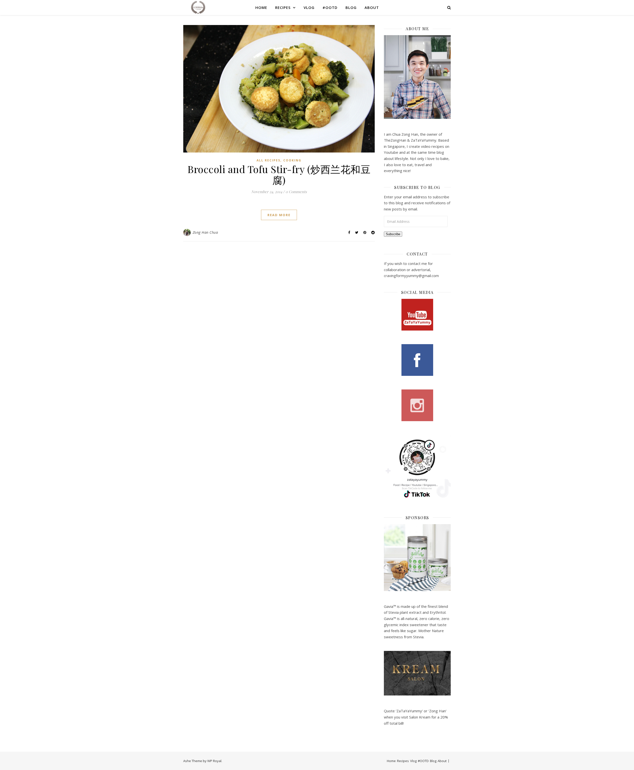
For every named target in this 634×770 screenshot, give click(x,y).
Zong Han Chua (205, 232)
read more (279, 215)
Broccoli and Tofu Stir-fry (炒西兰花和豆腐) (278, 174)
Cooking (292, 160)
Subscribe (393, 234)
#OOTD (330, 7)
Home (261, 7)
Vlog (309, 7)
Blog (351, 7)
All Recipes (268, 160)
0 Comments (296, 191)
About (372, 7)
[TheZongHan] (198, 7)
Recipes (283, 7)
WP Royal (214, 761)
